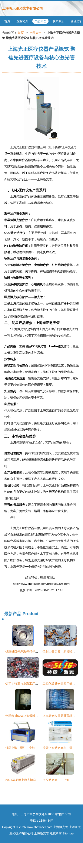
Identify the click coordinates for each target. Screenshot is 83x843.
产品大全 (40, 21)
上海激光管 (60, 827)
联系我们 (58, 21)
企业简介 (22, 21)
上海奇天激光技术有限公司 (22, 8)
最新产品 (12, 613)
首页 (7, 21)
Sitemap (68, 833)
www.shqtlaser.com (39, 827)
